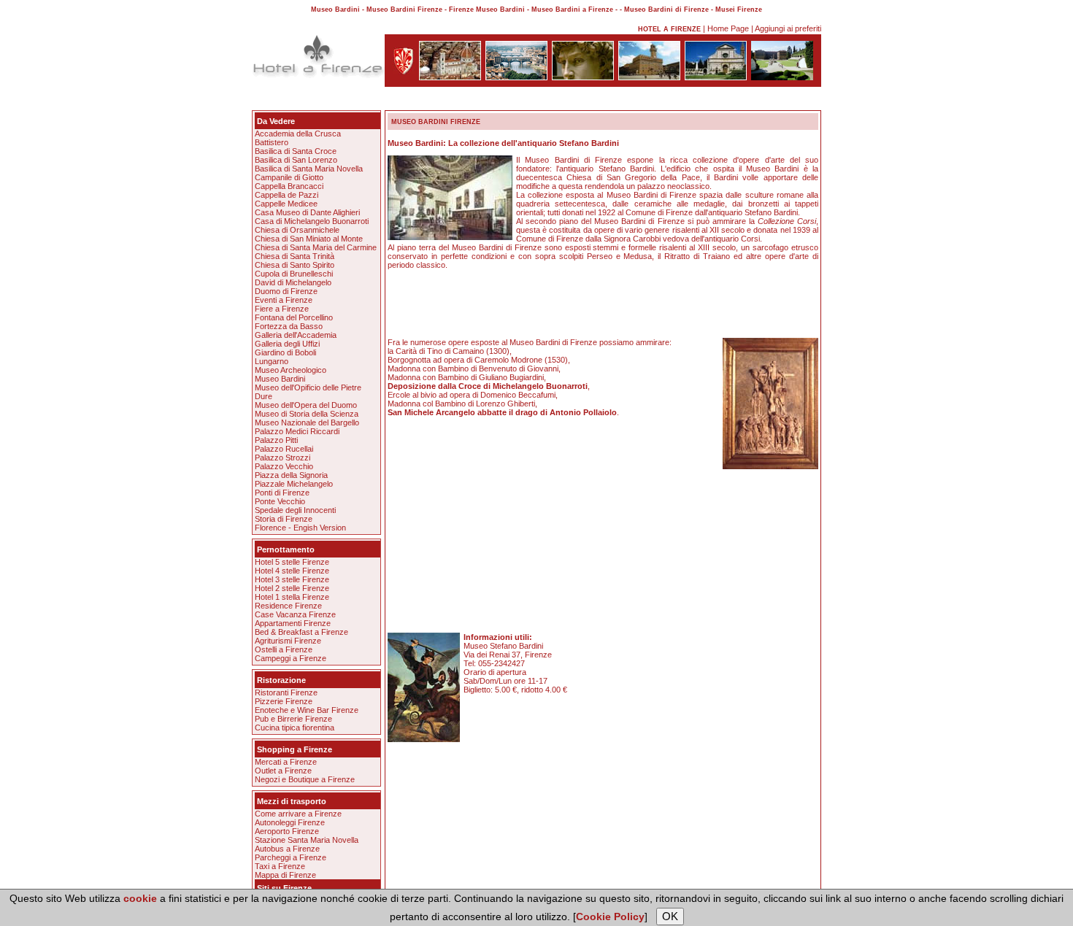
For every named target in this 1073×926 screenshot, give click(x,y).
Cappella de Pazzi (286, 194)
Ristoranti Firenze (286, 692)
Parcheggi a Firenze (290, 857)
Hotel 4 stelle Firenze (292, 570)
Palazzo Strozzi (282, 457)
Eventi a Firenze (283, 300)
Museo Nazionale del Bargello (307, 422)
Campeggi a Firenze (290, 658)
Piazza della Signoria (291, 475)
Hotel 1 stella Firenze (292, 597)
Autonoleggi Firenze (290, 822)
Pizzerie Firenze (283, 701)
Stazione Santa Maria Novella (306, 840)
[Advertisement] (536, 101)
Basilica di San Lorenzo (296, 159)
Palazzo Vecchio (284, 466)
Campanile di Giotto (289, 177)
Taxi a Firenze (280, 866)
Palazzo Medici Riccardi (297, 431)
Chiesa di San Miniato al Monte (309, 238)
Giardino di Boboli (285, 352)
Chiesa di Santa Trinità (294, 256)
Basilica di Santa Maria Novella (309, 168)
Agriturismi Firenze (288, 640)
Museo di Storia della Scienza (306, 413)
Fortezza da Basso (289, 326)
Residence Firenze (288, 605)
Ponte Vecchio (280, 501)
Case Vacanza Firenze (295, 614)
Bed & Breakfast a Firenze (301, 632)
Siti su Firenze (284, 888)
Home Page (728, 28)
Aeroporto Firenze (287, 831)
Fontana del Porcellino (294, 317)
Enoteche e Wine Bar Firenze (306, 710)
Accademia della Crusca (298, 133)
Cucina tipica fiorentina (294, 727)
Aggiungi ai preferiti (788, 28)
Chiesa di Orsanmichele (297, 229)
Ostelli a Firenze (283, 649)
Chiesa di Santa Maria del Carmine (316, 247)
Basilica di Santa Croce (295, 151)
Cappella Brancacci (289, 186)
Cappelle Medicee (286, 203)
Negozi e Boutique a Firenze (305, 779)
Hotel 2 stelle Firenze (292, 588)
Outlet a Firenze (283, 770)
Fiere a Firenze (282, 308)
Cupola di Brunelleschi (294, 273)
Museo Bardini (280, 378)
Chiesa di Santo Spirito (294, 265)
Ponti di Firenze (282, 492)
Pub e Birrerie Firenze (293, 718)
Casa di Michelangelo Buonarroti (312, 221)
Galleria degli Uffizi (287, 343)
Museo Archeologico (290, 370)
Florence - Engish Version (300, 527)
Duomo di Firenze (286, 291)
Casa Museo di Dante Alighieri (307, 212)
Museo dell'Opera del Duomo (306, 405)
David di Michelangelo (293, 282)
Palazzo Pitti (276, 440)
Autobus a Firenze (287, 848)
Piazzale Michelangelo (294, 483)
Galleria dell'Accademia (295, 335)
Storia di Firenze (283, 518)
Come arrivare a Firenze (298, 813)
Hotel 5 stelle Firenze (292, 561)
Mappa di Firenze (285, 875)
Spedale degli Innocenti (295, 510)
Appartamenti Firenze (293, 623)
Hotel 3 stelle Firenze (292, 579)
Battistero (271, 142)
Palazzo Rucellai (284, 448)
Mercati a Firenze (286, 761)
